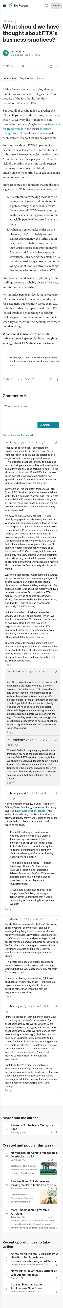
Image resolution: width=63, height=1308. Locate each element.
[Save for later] (44, 66)
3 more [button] (40, 78)
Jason (16, 671)
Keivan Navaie (26, 1264)
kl (11, 442)
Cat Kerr (15, 1278)
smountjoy (17, 51)
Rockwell (15, 1188)
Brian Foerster (18, 1291)
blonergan (16, 1006)
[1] (53, 270)
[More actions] (57, 66)
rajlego (14, 1264)
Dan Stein (16, 1159)
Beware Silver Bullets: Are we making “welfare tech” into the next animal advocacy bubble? (34, 1185)
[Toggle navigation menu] (4, 6)
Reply (8, 664)
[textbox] (31, 412)
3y (15, 442)
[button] (7, 443)
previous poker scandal (32, 810)
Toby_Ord (15, 1217)
